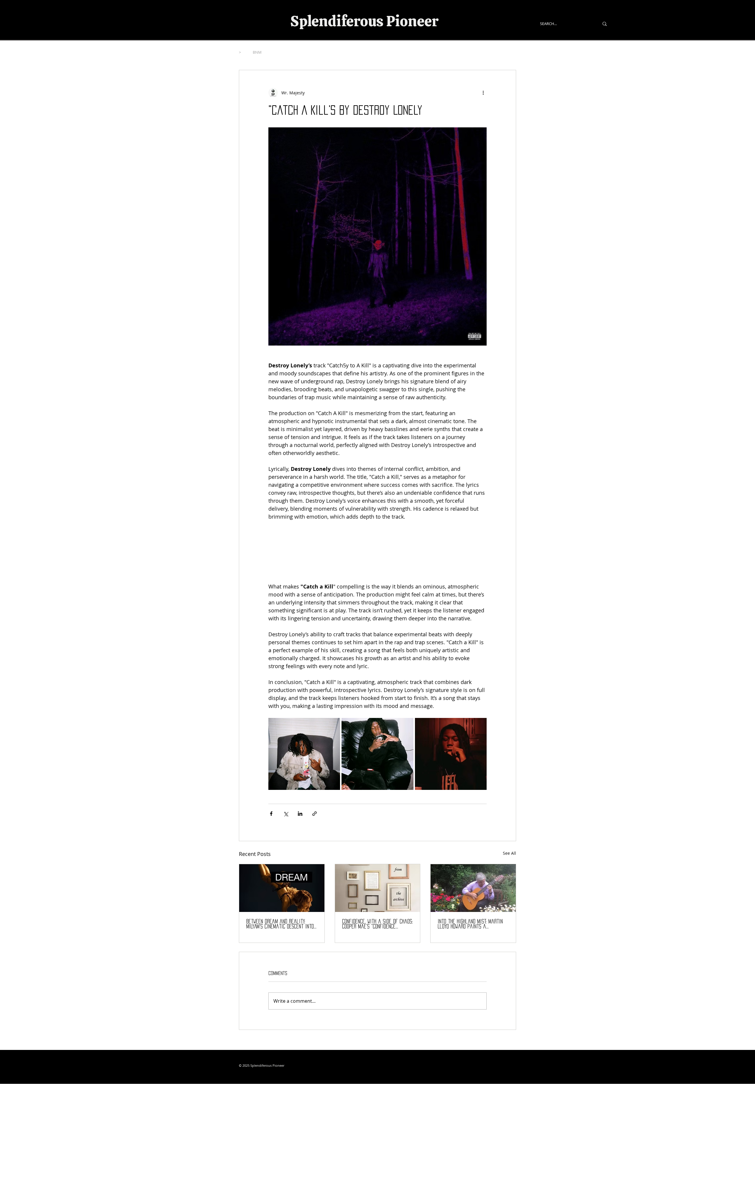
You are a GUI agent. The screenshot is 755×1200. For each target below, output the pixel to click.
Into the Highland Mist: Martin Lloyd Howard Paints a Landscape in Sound (470, 924)
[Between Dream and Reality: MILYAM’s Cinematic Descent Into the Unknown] (281, 888)
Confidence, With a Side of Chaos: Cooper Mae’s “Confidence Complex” (377, 924)
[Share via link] (314, 813)
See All (509, 853)
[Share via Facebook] (271, 813)
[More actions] (483, 92)
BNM (257, 52)
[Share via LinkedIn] (300, 813)
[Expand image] (304, 754)
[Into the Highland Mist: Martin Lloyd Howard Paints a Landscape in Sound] (473, 888)
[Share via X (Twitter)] (285, 813)
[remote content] (377, 552)
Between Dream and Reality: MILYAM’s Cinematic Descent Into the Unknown (280, 924)
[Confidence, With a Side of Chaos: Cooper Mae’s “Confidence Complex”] (377, 888)
